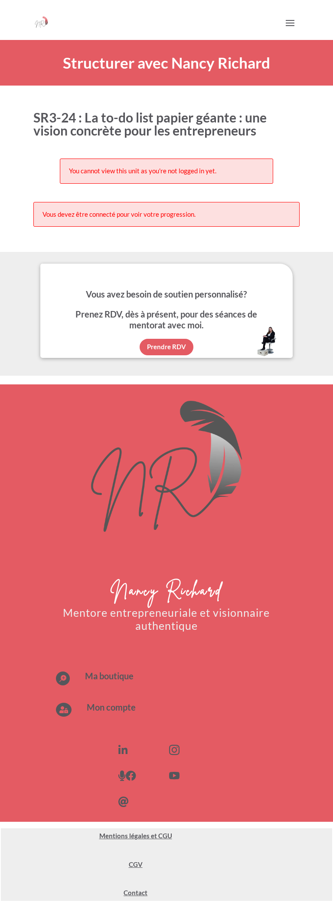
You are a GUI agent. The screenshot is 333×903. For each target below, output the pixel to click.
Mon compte (111, 707)
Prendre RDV (166, 347)
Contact (135, 892)
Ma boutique (109, 676)
